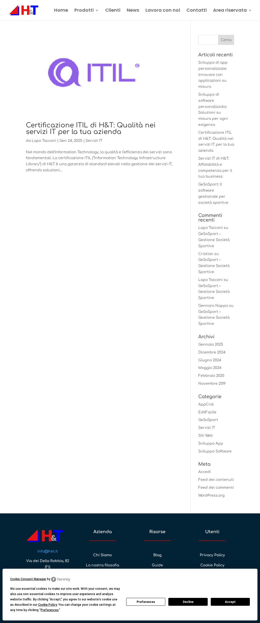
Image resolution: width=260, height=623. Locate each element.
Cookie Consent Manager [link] (28, 579)
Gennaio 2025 (210, 344)
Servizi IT (94, 141)
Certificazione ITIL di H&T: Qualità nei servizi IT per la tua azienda (91, 129)
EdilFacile (207, 412)
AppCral (206, 404)
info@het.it (47, 551)
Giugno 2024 (209, 360)
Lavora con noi (162, 10)
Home (61, 10)
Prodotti (84, 10)
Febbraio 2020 (211, 376)
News (133, 10)
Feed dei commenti (216, 488)
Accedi (204, 472)
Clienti (112, 10)
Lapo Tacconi (44, 141)
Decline (188, 602)
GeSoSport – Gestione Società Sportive (214, 240)
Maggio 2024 (209, 368)
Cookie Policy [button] (47, 605)
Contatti (196, 10)
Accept (230, 602)
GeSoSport (208, 420)
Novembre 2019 (212, 383)
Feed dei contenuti (216, 480)
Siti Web (205, 435)
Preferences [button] (50, 610)
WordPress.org (211, 495)
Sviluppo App (210, 443)
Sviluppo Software (215, 451)
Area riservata (230, 10)
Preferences (146, 602)
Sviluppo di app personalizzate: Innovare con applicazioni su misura (213, 75)
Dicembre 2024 (211, 352)
